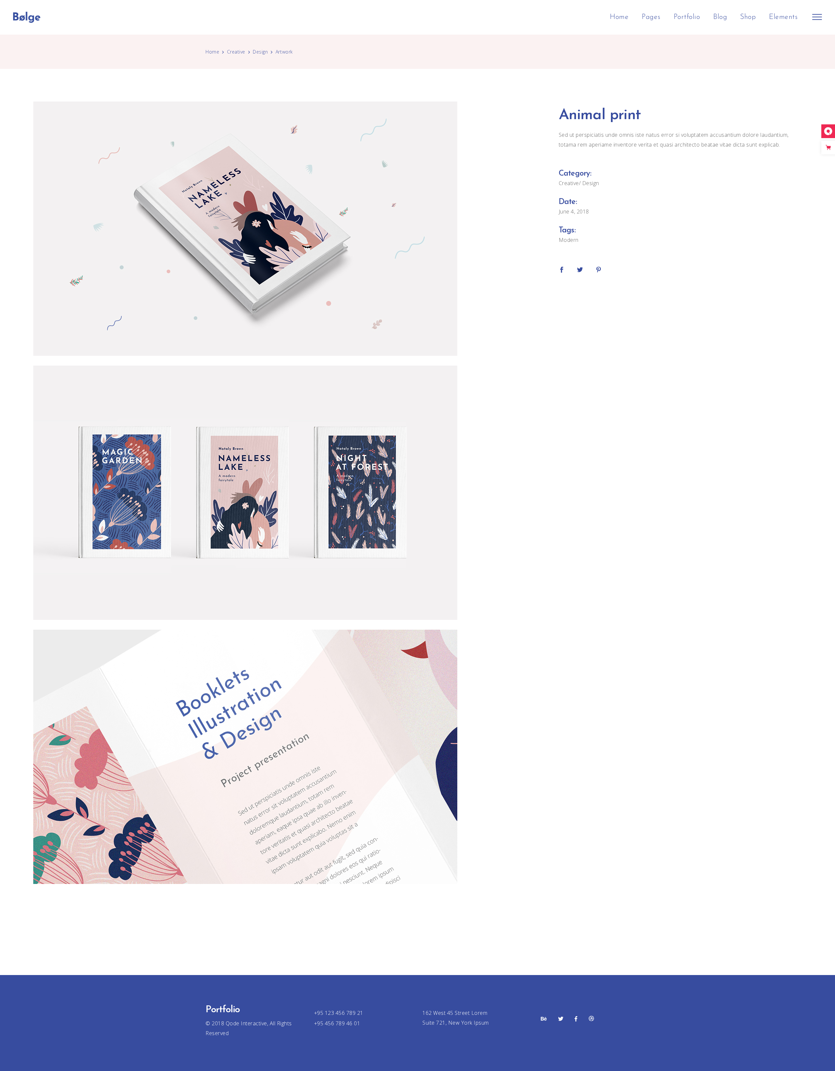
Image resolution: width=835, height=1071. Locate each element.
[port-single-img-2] (286, 493)
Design (260, 52)
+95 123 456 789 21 (338, 1012)
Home (212, 52)
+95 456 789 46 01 (337, 1023)
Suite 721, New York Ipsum (455, 1022)
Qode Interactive (245, 1023)
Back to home (417, 922)
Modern (569, 240)
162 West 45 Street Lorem (454, 1012)
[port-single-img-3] (286, 757)
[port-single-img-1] (286, 229)
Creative (236, 52)
